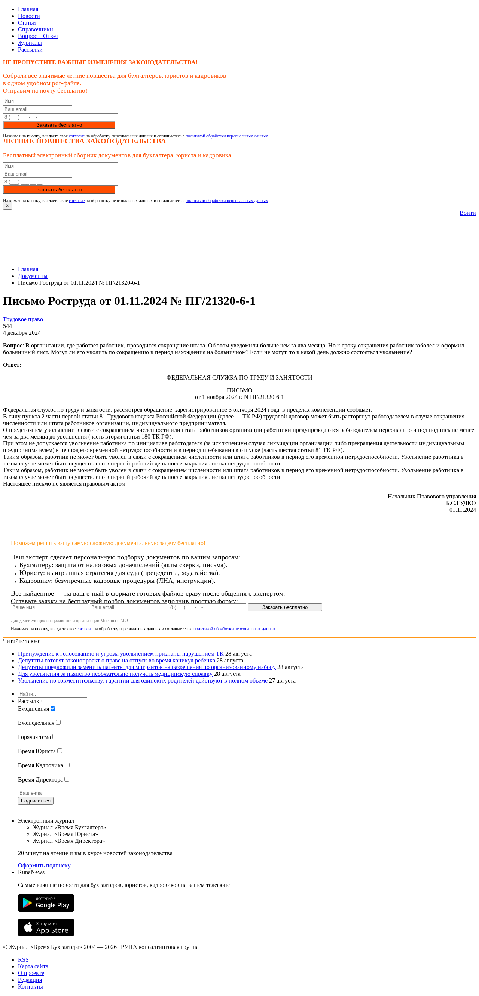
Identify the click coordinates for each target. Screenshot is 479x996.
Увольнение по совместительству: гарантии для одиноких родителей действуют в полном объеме (143, 680)
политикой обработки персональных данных (227, 136)
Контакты (30, 986)
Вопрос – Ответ (38, 36)
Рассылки (30, 49)
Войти (468, 213)
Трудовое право (23, 319)
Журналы (30, 43)
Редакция (30, 980)
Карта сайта (33, 966)
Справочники (35, 29)
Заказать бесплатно (59, 125)
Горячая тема (34, 737)
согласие (77, 136)
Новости (29, 16)
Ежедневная (33, 708)
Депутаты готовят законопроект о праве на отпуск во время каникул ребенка (116, 660)
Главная (28, 9)
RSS (23, 959)
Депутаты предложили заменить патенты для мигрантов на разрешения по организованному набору (147, 667)
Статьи (27, 22)
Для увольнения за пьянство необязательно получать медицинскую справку (115, 674)
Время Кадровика (40, 765)
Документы (33, 276)
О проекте (31, 973)
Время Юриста (37, 751)
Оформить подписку (44, 865)
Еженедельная (36, 723)
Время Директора (40, 779)
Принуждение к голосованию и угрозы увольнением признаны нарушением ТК (121, 653)
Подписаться (36, 801)
